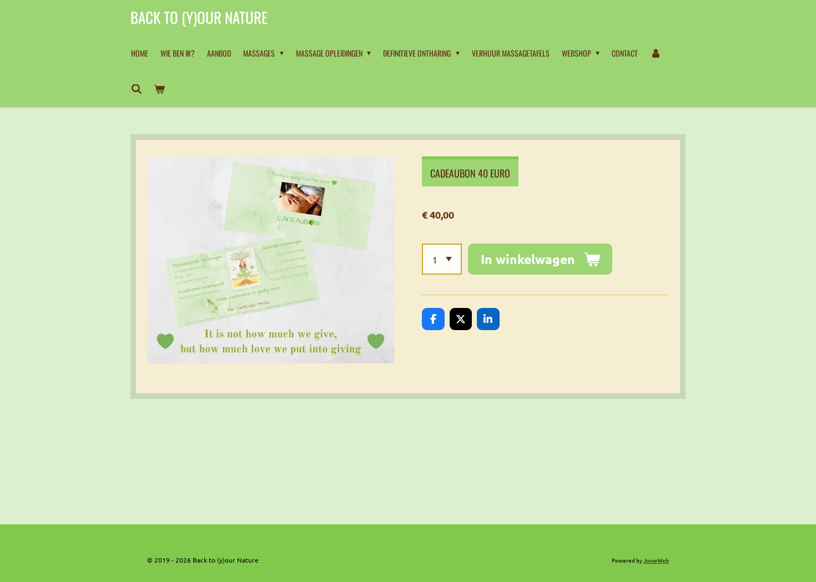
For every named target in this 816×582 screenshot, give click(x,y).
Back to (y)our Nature (199, 17)
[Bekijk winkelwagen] (160, 89)
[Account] (655, 53)
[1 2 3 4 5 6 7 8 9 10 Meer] (442, 259)
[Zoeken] (136, 89)
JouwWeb (656, 560)
